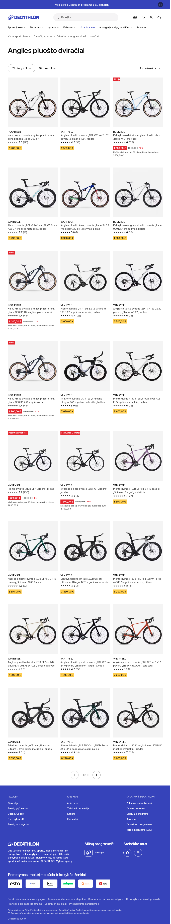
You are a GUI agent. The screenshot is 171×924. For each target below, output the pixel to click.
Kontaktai (72, 819)
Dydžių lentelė (16, 819)
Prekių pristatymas (18, 824)
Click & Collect (16, 813)
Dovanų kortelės (135, 808)
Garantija (13, 803)
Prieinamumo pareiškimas (84, 903)
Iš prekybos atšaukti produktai (143, 899)
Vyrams (52, 27)
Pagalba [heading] (13, 796)
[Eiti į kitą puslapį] (97, 775)
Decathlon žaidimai (56, 903)
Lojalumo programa (137, 813)
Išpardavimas (87, 27)
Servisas (141, 27)
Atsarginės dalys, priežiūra (114, 27)
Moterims (35, 27)
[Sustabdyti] (160, 4)
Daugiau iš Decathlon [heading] (140, 796)
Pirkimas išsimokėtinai (139, 803)
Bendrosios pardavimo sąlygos (106, 899)
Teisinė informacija (78, 808)
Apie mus (72, 803)
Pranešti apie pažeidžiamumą (25, 903)
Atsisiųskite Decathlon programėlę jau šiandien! (82, 4)
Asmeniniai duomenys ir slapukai (67, 899)
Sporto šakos (16, 27)
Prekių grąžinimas (18, 808)
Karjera (71, 813)
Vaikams (68, 27)
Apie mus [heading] (72, 796)
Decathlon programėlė (139, 824)
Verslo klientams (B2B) (139, 829)
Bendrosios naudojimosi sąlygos (26, 899)
